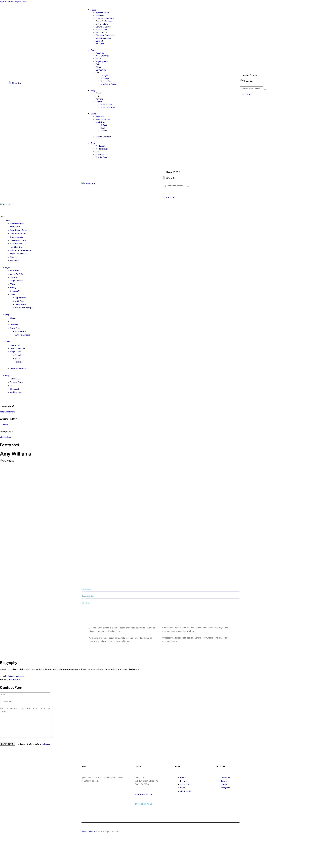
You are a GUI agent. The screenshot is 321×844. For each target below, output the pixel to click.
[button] (164, 191)
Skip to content (7, 1)
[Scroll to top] (1, 842)
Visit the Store (5, 437)
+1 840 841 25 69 (14, 679)
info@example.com (15, 676)
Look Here (4, 424)
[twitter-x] (1, 399)
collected (46, 744)
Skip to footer (21, 1)
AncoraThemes (88, 831)
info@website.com (7, 411)
